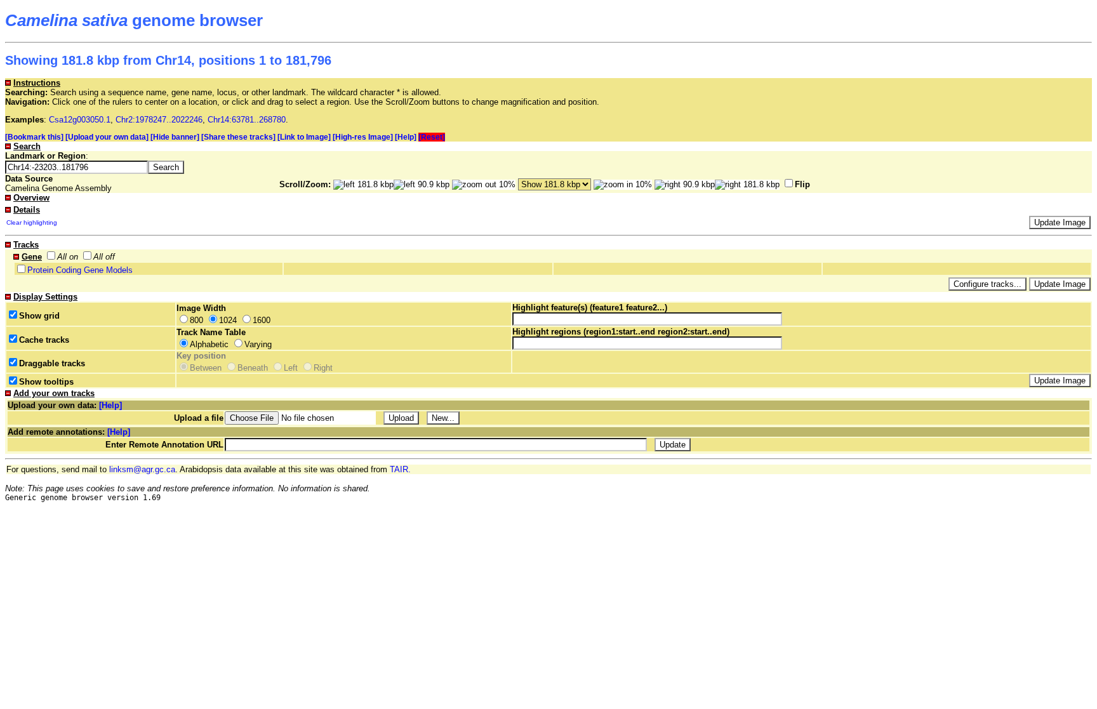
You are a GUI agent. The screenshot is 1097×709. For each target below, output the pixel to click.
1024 (228, 320)
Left (291, 368)
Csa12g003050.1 (79, 119)
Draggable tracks (52, 363)
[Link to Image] (304, 137)
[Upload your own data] (107, 137)
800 (196, 320)
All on (67, 257)
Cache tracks (44, 340)
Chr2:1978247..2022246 (159, 119)
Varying (258, 344)
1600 (261, 320)
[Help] (405, 137)
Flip (802, 184)
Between (206, 368)
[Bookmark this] (34, 137)
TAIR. (400, 469)
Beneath (252, 368)
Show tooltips (46, 382)
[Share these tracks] (238, 137)
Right (323, 368)
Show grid (39, 316)
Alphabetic (209, 344)
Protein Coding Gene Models (80, 270)
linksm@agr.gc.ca (142, 469)
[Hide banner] (174, 137)
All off (104, 257)
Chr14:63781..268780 (247, 119)
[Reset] (431, 137)
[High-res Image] (363, 137)
